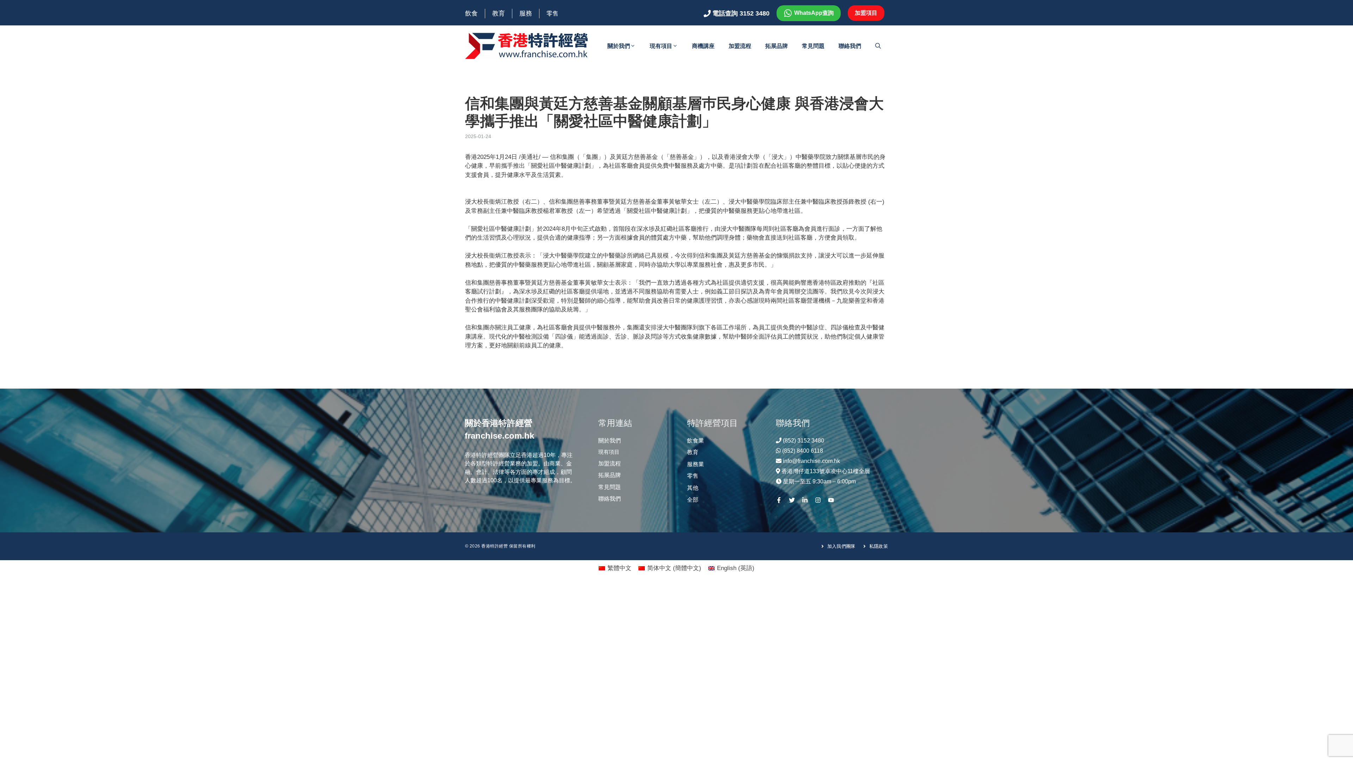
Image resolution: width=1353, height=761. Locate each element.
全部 (692, 500)
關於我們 (618, 46)
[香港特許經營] (526, 45)
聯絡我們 (850, 46)
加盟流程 (740, 46)
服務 (525, 13)
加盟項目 (866, 13)
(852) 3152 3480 (803, 441)
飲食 (471, 13)
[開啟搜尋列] (878, 46)
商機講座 (703, 46)
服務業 (695, 464)
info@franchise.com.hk (811, 461)
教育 (498, 13)
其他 (692, 488)
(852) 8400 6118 (802, 451)
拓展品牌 (776, 46)
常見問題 (813, 46)
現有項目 (661, 46)
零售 (552, 13)
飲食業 (695, 441)
